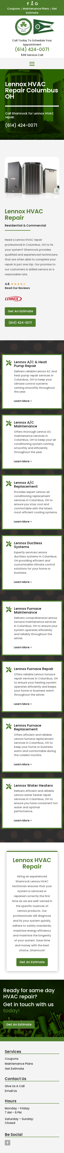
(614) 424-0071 (32, 49)
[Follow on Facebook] (7, 1142)
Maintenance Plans (36, 9)
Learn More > (23, 401)
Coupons (13, 9)
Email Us (11, 1091)
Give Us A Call (15, 1086)
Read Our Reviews (17, 288)
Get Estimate (14, 1069)
